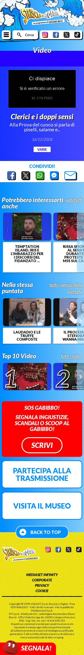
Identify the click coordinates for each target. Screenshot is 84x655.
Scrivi (42, 445)
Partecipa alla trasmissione (42, 474)
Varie (42, 149)
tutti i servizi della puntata (65, 288)
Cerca (29, 35)
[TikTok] (77, 35)
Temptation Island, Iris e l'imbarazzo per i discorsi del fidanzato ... (27, 254)
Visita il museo (42, 505)
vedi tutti (73, 200)
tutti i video (71, 356)
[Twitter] (66, 35)
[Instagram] (45, 35)
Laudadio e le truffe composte (27, 335)
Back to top (45, 532)
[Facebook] (56, 35)
